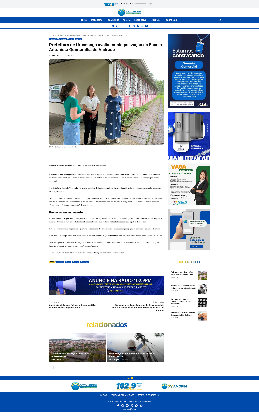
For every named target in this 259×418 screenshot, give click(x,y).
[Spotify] (138, 26)
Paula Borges (56, 360)
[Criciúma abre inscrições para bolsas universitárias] (77, 350)
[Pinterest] (85, 154)
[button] (220, 20)
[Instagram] (134, 26)
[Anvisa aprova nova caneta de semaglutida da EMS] (202, 316)
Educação (52, 35)
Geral (71, 39)
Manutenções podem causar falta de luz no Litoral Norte (183, 287)
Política (78, 39)
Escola (68, 262)
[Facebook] (129, 26)
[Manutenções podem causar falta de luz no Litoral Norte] (135, 350)
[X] (79, 154)
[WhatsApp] (142, 26)
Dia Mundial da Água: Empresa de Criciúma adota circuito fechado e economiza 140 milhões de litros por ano (138, 307)
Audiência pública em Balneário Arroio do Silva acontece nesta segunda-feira (72, 306)
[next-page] (55, 367)
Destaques (63, 39)
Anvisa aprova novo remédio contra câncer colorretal (181, 301)
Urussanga (84, 262)
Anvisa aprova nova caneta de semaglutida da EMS (183, 314)
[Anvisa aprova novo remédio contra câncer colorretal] (202, 302)
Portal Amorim (57, 55)
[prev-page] (50, 367)
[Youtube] (141, 405)
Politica (75, 262)
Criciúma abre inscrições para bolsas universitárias (182, 273)
